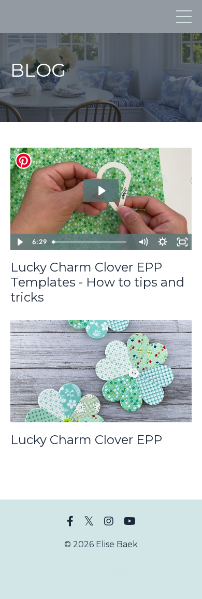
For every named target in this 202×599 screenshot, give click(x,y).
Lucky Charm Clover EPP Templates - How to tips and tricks (97, 282)
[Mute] (143, 242)
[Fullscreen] (182, 242)
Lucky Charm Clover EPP (86, 440)
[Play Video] (20, 242)
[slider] (90, 242)
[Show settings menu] (162, 242)
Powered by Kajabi (101, 572)
